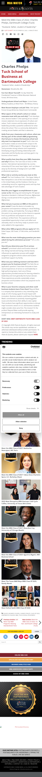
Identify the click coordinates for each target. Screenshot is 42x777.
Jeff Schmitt (9, 30)
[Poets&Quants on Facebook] (16, 637)
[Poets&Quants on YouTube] (26, 637)
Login (37, 631)
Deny (21, 428)
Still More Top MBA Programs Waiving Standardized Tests (11, 623)
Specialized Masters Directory (21, 660)
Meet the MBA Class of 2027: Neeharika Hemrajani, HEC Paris (17, 449)
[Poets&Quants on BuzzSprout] (11, 637)
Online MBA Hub (21, 655)
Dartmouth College (8, 615)
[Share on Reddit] (22, 34)
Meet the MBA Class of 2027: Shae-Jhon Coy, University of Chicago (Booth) (18, 529)
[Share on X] (6, 34)
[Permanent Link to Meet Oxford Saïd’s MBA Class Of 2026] (21, 596)
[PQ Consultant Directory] (21, 732)
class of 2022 (35, 613)
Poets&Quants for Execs (28, 750)
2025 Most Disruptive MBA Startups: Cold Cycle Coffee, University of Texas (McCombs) (20, 502)
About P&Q (6, 760)
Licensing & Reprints (9, 762)
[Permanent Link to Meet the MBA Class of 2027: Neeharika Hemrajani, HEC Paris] (21, 436)
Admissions (23, 14)
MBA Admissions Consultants (21, 669)
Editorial (8, 764)
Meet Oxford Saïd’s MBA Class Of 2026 (16, 608)
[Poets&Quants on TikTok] (37, 637)
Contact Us (18, 764)
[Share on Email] (10, 34)
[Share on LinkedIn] (14, 34)
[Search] (40, 642)
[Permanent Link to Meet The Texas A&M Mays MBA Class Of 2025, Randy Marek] (21, 569)
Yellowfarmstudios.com (26, 769)
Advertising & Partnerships (29, 762)
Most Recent (35, 14)
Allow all (21, 415)
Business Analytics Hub (21, 664)
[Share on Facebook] (3, 34)
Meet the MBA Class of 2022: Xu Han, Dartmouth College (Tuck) (29, 623)
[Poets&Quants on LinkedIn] (31, 637)
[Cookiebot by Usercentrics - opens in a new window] (31, 347)
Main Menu (12, 14)
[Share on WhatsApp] (18, 34)
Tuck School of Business (27, 615)
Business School (14, 613)
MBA (16, 615)
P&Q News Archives (19, 760)
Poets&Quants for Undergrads (16, 752)
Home (3, 14)
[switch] (37, 387)
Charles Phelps (25, 613)
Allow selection (21, 421)
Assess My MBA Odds (21, 674)
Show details (31, 408)
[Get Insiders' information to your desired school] (21, 699)
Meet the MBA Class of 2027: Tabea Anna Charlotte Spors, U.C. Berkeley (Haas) (21, 476)
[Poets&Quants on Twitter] (5, 637)
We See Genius (24, 755)
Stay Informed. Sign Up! (16, 631)
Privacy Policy (33, 760)
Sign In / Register (30, 764)
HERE (36, 334)
